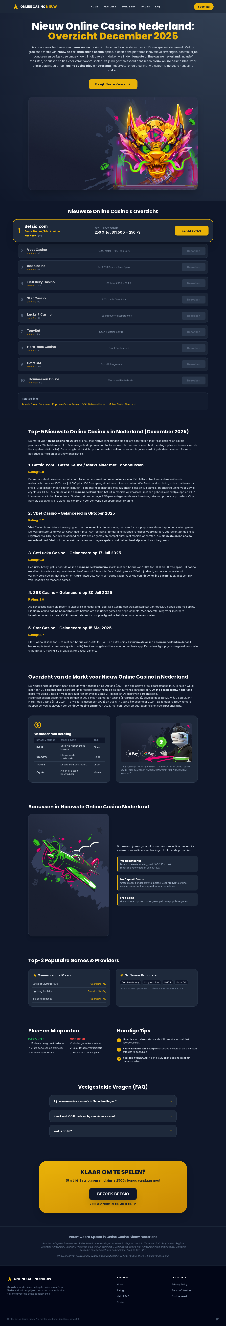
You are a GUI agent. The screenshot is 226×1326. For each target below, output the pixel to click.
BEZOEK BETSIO (113, 1194)
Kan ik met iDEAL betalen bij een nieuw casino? (113, 1116)
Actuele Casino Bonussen (36, 404)
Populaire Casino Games (65, 404)
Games (145, 6)
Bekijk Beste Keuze (110, 84)
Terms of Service (181, 1290)
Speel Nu (204, 6)
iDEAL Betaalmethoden (94, 404)
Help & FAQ (123, 1296)
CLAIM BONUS (192, 230)
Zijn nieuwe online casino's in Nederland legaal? (113, 1101)
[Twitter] (217, 1319)
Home (94, 6)
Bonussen (128, 6)
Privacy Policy (179, 1284)
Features (110, 6)
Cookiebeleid (179, 1296)
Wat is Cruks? (113, 1131)
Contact (121, 1302)
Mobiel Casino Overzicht (122, 404)
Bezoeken (193, 251)
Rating (120, 1290)
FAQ (157, 6)
